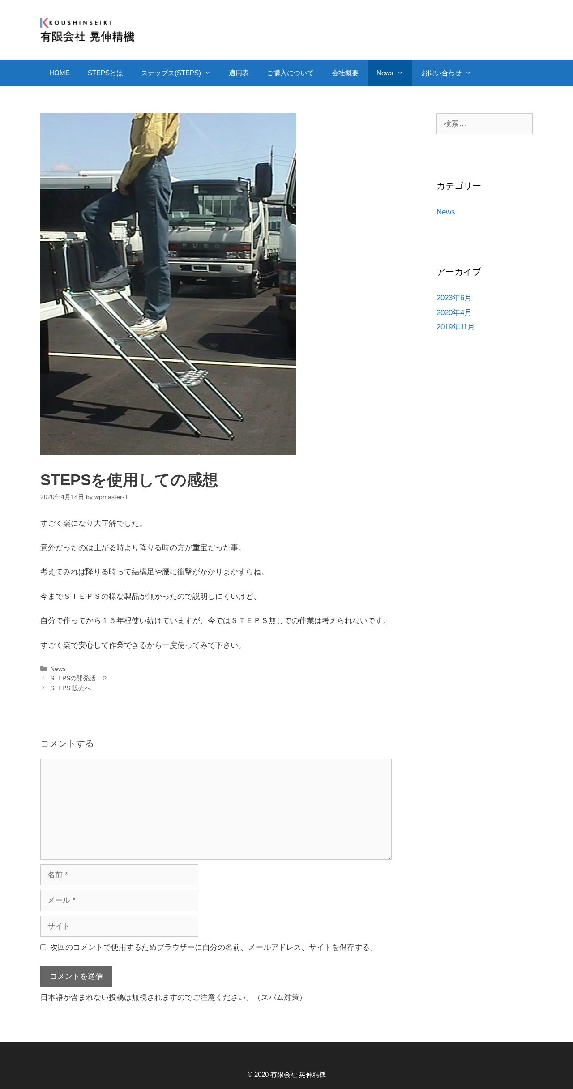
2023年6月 (454, 298)
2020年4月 (454, 312)
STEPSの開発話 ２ (79, 678)
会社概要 (345, 73)
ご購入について (290, 73)
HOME (59, 73)
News (384, 73)
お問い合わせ (441, 73)
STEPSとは (105, 73)
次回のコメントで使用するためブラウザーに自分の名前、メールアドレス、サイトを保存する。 (213, 947)
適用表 (239, 73)
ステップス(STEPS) (171, 73)
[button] (210, 73)
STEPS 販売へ (70, 688)
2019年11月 (455, 327)
